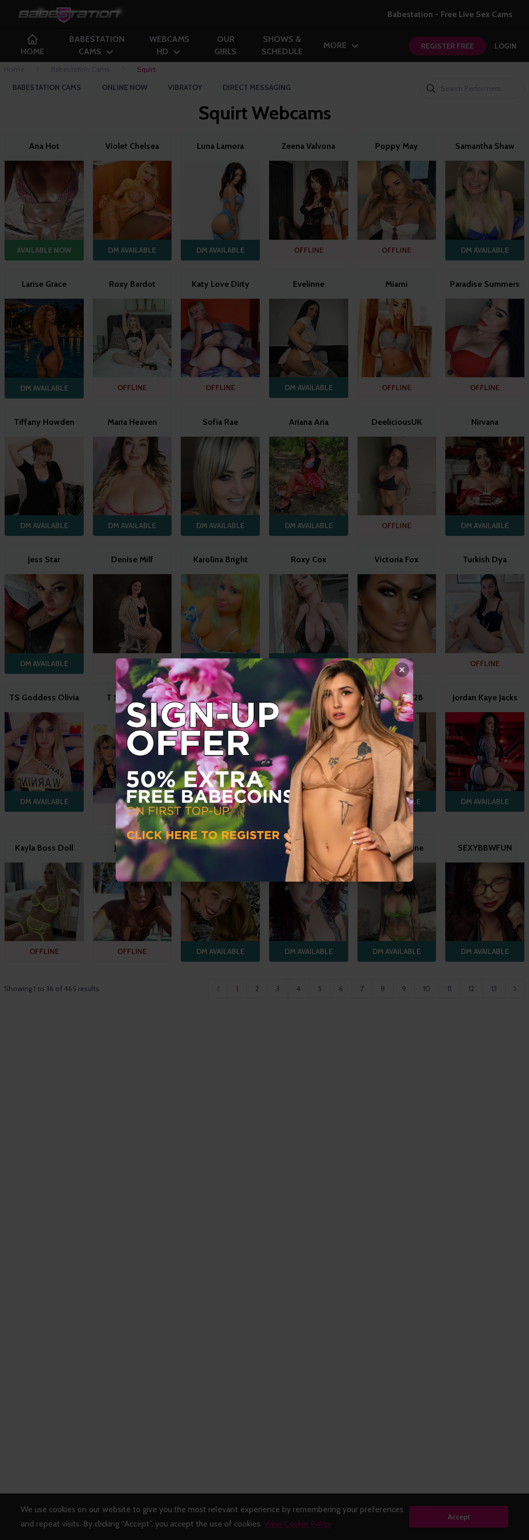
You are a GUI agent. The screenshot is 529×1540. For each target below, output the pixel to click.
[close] (402, 670)
